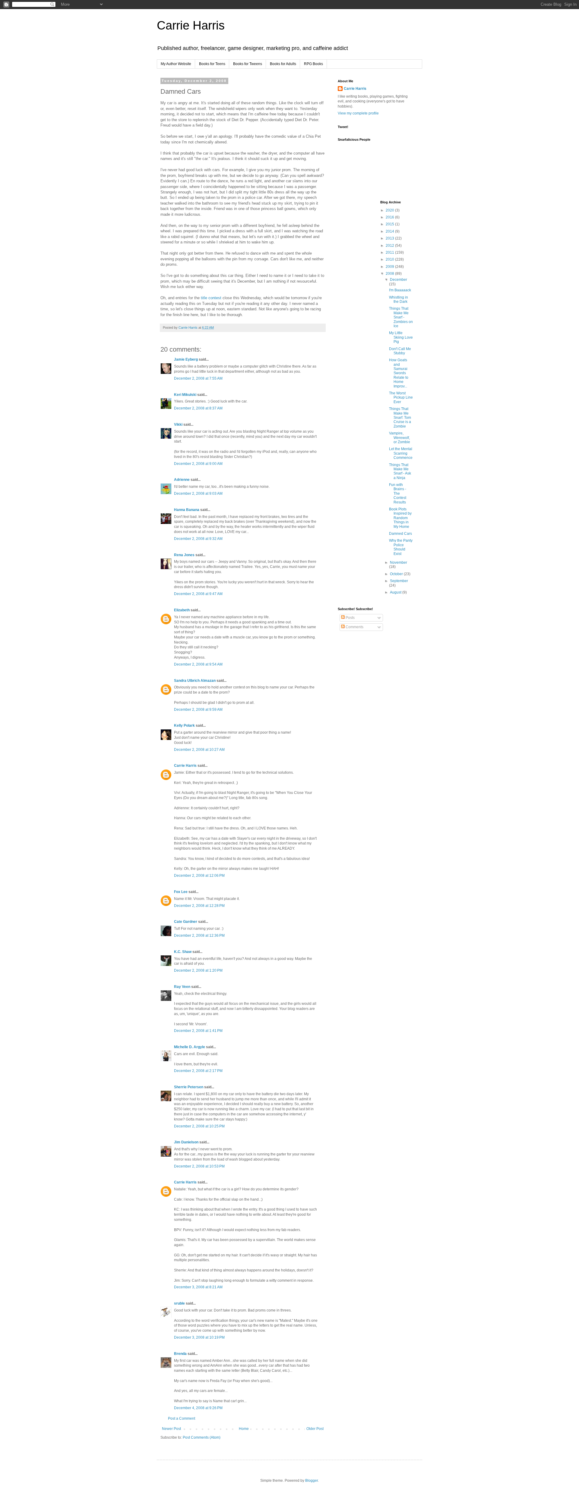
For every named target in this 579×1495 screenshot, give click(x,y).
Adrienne (182, 480)
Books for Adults (283, 64)
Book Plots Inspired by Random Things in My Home (400, 518)
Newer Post (171, 1429)
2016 (390, 217)
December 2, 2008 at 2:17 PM (198, 1071)
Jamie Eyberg (186, 359)
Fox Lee (181, 892)
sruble (179, 1303)
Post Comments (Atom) (201, 1437)
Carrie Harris (191, 25)
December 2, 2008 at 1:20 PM (198, 970)
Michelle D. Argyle (189, 1047)
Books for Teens (212, 64)
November (398, 562)
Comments (354, 627)
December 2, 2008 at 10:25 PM (199, 1126)
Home (244, 1429)
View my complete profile (358, 113)
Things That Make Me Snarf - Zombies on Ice (401, 317)
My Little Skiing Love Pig (401, 337)
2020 (390, 210)
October (397, 574)
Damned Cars (400, 533)
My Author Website (176, 64)
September (399, 581)
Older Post (315, 1429)
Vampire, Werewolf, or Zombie (399, 437)
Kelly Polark (184, 725)
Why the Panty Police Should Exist (401, 547)
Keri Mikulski (185, 395)
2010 (390, 259)
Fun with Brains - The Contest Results (397, 493)
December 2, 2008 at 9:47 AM (198, 594)
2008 (390, 273)
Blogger (311, 1480)
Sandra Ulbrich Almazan (195, 681)
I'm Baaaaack (400, 290)
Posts (350, 618)
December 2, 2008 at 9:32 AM (198, 539)
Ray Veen (182, 987)
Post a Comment (181, 1418)
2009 (390, 267)
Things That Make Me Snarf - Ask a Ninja (400, 471)
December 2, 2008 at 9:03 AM (198, 493)
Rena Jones (184, 555)
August (396, 592)
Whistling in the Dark (398, 299)
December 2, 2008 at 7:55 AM (198, 378)
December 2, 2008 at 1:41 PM (198, 1031)
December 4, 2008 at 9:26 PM (198, 1408)
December (398, 279)
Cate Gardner (185, 922)
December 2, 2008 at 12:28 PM (199, 906)
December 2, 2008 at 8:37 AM (198, 408)
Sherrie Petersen (188, 1087)
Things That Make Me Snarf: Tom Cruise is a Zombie (400, 417)
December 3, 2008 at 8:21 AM (198, 1287)
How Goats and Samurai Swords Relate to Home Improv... (398, 373)
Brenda (180, 1354)
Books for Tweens (247, 64)
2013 (390, 238)
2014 (390, 231)
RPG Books (313, 64)
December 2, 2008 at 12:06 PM (199, 875)
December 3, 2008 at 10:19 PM (199, 1337)
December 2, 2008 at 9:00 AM (198, 464)
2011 (390, 252)
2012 (390, 245)
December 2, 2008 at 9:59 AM (198, 709)
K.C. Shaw (182, 952)
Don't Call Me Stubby (400, 351)
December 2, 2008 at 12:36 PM (199, 935)
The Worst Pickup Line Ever (401, 397)
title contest (211, 298)
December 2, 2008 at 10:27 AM (199, 750)
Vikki (178, 424)
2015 (390, 224)
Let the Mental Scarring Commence (401, 453)
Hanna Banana (186, 510)
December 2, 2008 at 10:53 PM (199, 1166)
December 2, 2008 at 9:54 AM (198, 664)
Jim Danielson (186, 1142)
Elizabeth (182, 610)
